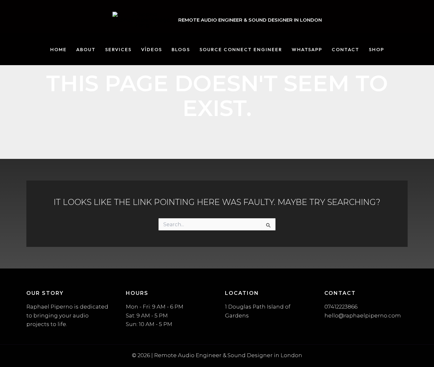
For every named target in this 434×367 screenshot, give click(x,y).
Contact (345, 49)
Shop (376, 49)
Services (118, 49)
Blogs (181, 49)
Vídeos (151, 49)
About (86, 49)
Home (58, 49)
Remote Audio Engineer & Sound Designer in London (250, 20)
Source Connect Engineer (241, 49)
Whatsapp (307, 49)
